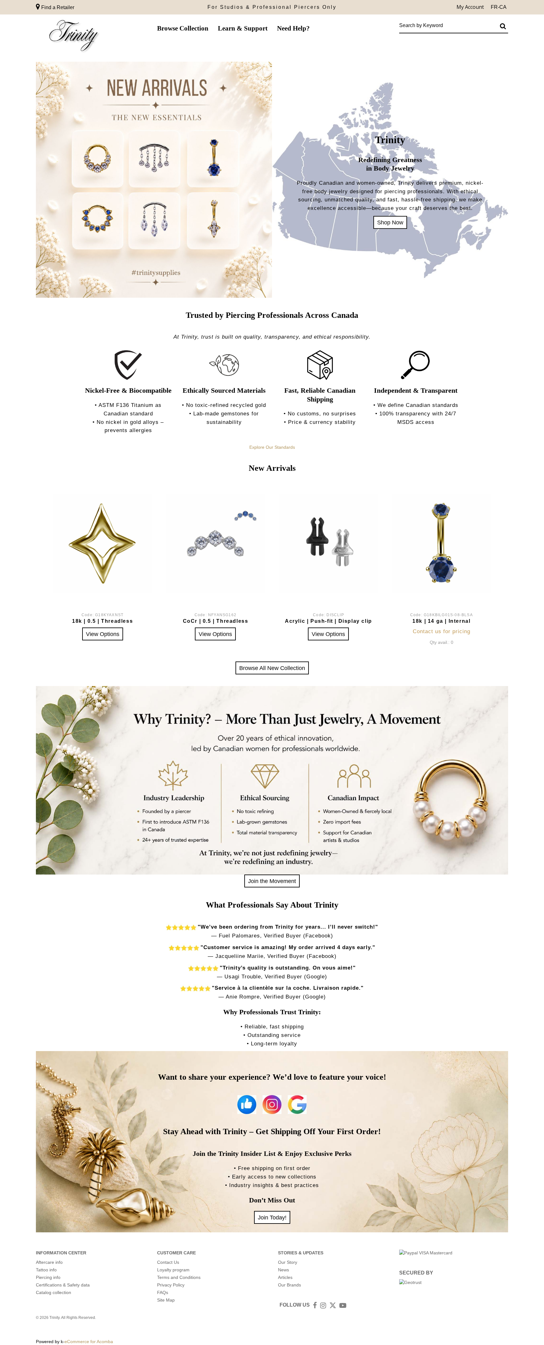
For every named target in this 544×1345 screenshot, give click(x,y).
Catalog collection (53, 1292)
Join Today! (272, 1217)
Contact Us (168, 1262)
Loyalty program (173, 1269)
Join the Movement (272, 881)
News (283, 1269)
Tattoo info (46, 1269)
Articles (285, 1277)
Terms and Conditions (179, 1277)
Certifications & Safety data (63, 1284)
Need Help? (293, 28)
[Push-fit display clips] (328, 543)
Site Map (166, 1300)
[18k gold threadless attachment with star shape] (102, 543)
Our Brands (289, 1284)
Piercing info (48, 1277)
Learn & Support (243, 28)
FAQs (162, 1292)
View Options (102, 634)
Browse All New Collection (272, 668)
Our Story (287, 1262)
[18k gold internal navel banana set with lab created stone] (441, 543)
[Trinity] (73, 37)
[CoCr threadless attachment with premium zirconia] (215, 543)
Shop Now (390, 222)
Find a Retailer (57, 7)
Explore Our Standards (272, 447)
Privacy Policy (170, 1284)
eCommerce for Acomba (89, 1341)
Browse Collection (182, 28)
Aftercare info (49, 1262)
